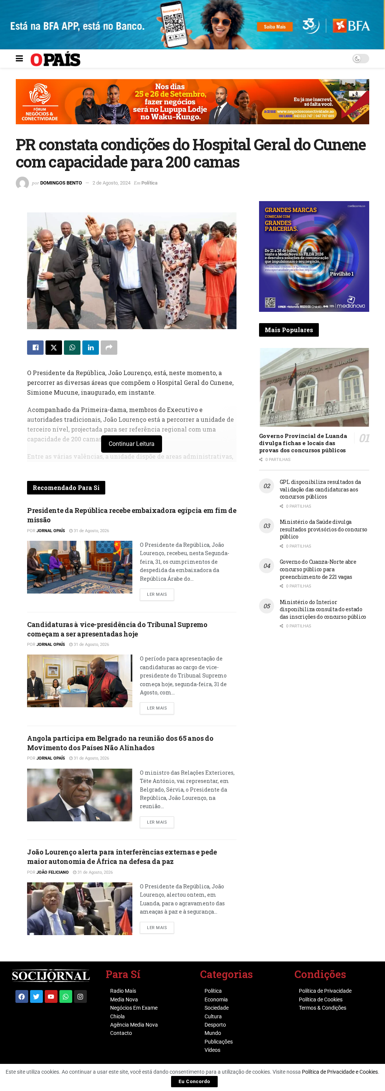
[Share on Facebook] (35, 347)
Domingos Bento (61, 183)
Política (149, 183)
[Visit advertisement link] (192, 107)
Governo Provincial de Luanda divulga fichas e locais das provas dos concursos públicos (303, 443)
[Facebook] (21, 996)
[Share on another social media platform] (109, 347)
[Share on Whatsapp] (72, 347)
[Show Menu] (19, 59)
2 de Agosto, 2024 (111, 183)
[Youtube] (51, 996)
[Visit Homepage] (55, 58)
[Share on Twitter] (53, 347)
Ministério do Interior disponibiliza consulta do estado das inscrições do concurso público (323, 609)
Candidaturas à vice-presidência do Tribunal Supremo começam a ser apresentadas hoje (117, 629)
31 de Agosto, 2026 (91, 530)
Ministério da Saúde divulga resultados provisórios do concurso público (323, 529)
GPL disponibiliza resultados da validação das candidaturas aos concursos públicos (320, 489)
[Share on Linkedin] (90, 347)
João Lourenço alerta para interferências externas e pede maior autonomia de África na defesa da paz (122, 856)
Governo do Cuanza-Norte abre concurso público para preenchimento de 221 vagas (318, 569)
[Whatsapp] (65, 996)
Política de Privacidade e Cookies (340, 1072)
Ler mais (160, 593)
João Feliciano (52, 872)
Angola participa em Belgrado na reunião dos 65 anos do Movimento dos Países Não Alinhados (120, 743)
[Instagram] (80, 996)
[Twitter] (36, 996)
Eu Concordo (194, 1081)
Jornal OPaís (50, 530)
